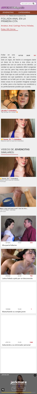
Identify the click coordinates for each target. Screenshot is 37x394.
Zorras (12, 29)
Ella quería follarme (9, 245)
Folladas (30, 25)
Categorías (24, 12)
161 (35, 55)
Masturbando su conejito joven (14, 312)
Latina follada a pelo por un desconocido (17, 278)
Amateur (4, 25)
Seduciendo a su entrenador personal (16, 345)
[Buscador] (34, 3)
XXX (7, 15)
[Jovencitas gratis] (18, 5)
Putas (3, 29)
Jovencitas (8, 12)
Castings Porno (19, 25)
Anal (11, 25)
